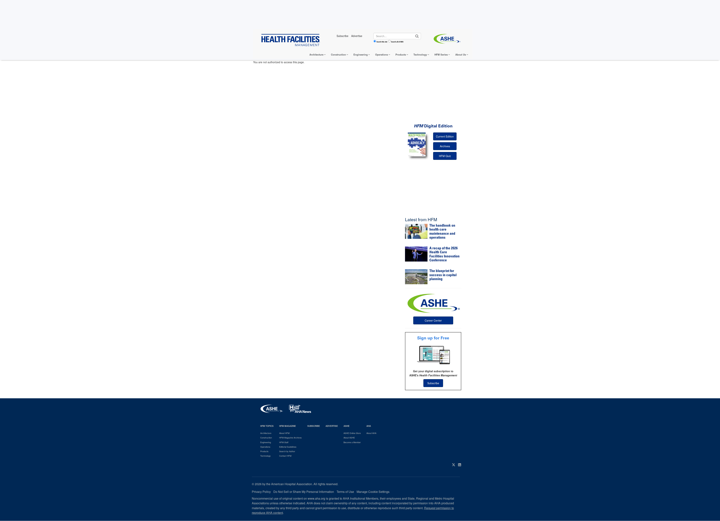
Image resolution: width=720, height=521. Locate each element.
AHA (368, 426)
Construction (338, 54)
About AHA (371, 433)
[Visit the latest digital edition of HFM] (417, 144)
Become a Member (352, 442)
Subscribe (433, 383)
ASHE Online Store (352, 433)
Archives (445, 146)
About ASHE (349, 437)
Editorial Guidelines (287, 446)
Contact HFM (285, 455)
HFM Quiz (445, 156)
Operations (381, 54)
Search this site (381, 42)
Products (400, 54)
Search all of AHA (397, 42)
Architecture (316, 54)
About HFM (284, 433)
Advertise (332, 426)
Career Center (433, 320)
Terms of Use (345, 491)
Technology (420, 54)
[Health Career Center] (433, 303)
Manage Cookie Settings (373, 491)
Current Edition (445, 136)
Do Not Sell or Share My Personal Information (303, 491)
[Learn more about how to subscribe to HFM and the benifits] (433, 355)
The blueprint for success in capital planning (443, 275)
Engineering (360, 54)
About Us (460, 54)
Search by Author (287, 451)
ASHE (347, 426)
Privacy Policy (261, 491)
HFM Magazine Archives (290, 437)
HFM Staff (283, 442)
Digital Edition (433, 126)
